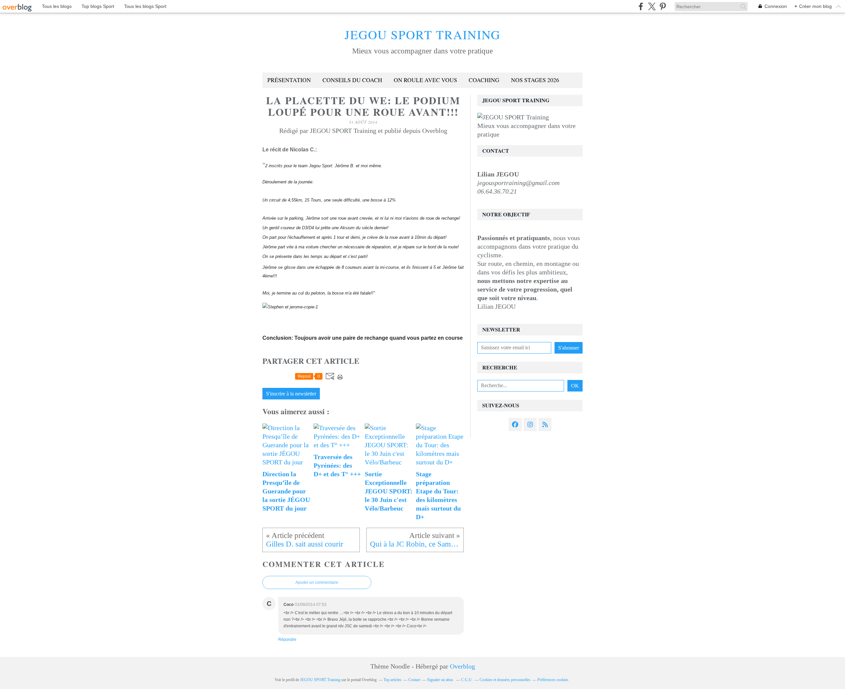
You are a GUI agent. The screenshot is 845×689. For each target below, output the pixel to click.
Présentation (289, 80)
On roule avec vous (425, 80)
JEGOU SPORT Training (422, 34)
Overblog (462, 666)
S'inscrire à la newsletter (291, 394)
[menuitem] (289, 80)
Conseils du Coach (352, 80)
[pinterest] (663, 6)
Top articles (392, 679)
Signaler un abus (440, 679)
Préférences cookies (552, 679)
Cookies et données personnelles (505, 679)
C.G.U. (467, 679)
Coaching (484, 80)
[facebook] (641, 6)
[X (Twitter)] (652, 6)
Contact (414, 679)
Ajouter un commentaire (316, 582)
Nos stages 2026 (535, 80)
